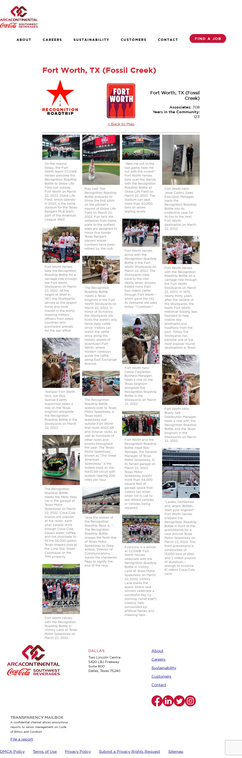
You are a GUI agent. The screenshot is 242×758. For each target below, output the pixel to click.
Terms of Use (45, 752)
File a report (21, 739)
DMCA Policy (12, 752)
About (24, 40)
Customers (134, 40)
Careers (52, 40)
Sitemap (175, 752)
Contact (168, 40)
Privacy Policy (78, 752)
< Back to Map (121, 124)
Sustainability (91, 40)
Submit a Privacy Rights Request (129, 752)
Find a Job (208, 39)
